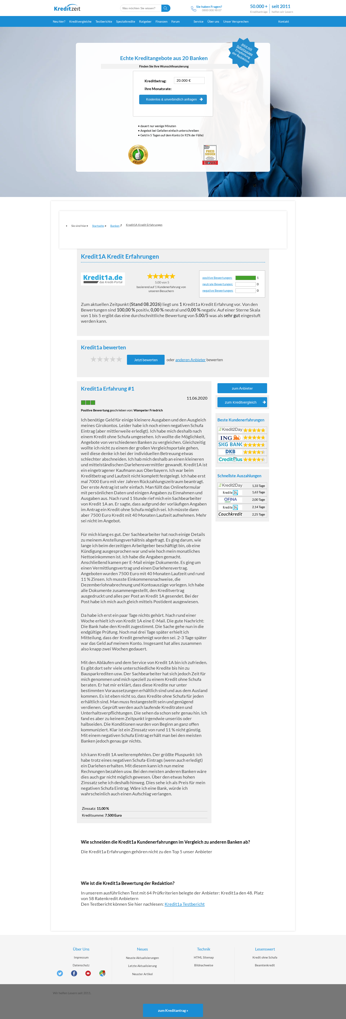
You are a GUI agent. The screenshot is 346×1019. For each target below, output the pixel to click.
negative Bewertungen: (217, 290)
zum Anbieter (242, 388)
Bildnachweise (203, 965)
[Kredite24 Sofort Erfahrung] (230, 507)
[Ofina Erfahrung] (230, 499)
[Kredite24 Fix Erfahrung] (230, 492)
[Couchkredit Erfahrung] (230, 514)
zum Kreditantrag (173, 1010)
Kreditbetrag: (155, 81)
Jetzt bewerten (146, 360)
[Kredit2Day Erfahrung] (230, 430)
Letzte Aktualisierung (142, 966)
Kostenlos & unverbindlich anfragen (171, 99)
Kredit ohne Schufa (264, 957)
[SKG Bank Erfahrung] (230, 444)
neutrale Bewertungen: (217, 284)
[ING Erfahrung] (230, 437)
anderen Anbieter (190, 359)
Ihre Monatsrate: (158, 88)
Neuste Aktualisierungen (142, 958)
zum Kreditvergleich (240, 402)
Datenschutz (81, 965)
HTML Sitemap (204, 957)
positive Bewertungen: (217, 277)
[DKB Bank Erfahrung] (230, 452)
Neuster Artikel (142, 974)
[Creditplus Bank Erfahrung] (230, 459)
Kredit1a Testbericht (185, 904)
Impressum (81, 957)
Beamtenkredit (265, 965)
